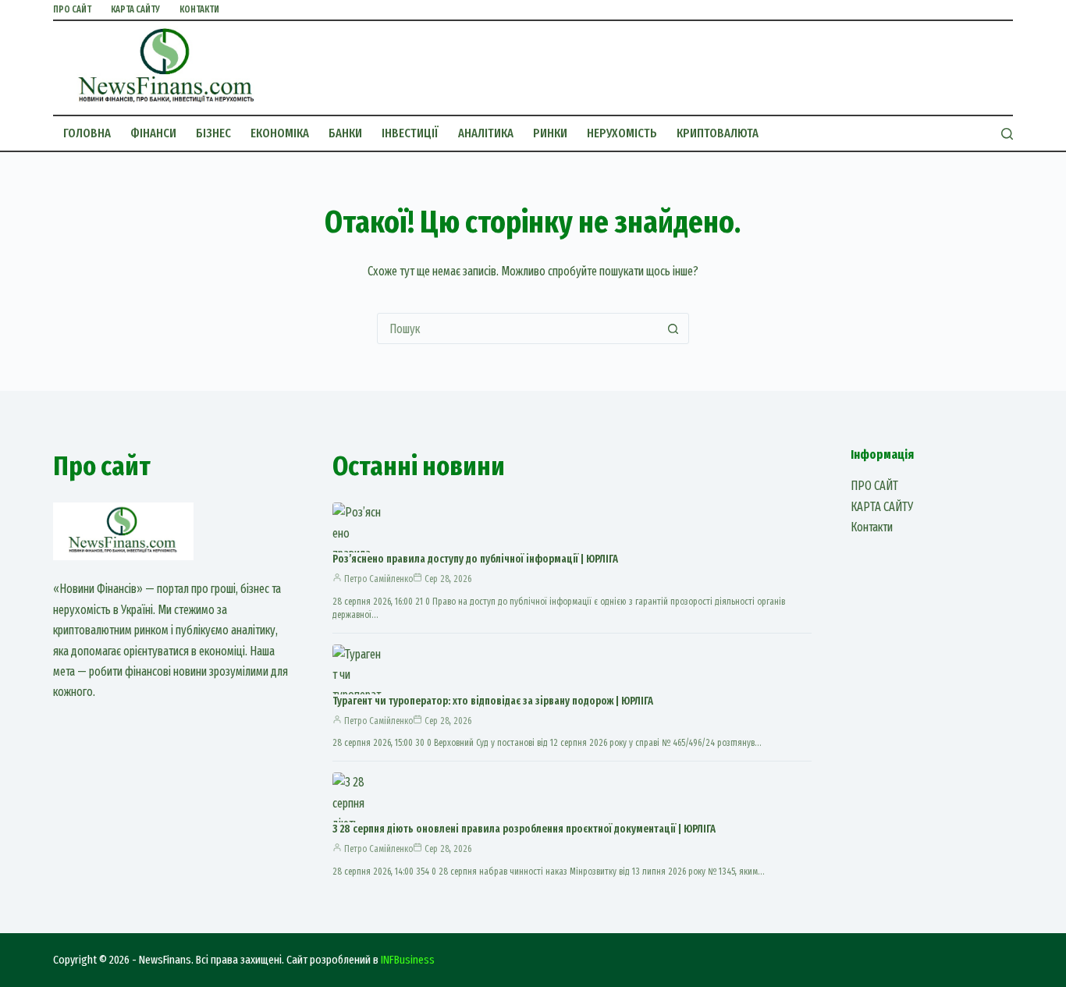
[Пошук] (1007, 134)
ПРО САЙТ (72, 9)
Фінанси (153, 133)
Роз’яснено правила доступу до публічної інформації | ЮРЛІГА (475, 559)
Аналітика (485, 133)
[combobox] (518, 328)
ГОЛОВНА (87, 133)
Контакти (199, 9)
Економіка (280, 133)
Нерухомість (622, 133)
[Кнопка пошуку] (673, 328)
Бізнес (213, 133)
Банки (345, 133)
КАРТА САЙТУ (135, 9)
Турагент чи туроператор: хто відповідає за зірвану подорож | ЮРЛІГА (492, 701)
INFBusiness (408, 960)
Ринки (550, 133)
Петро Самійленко (378, 578)
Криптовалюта (718, 133)
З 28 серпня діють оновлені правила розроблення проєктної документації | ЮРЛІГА (524, 829)
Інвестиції (410, 133)
